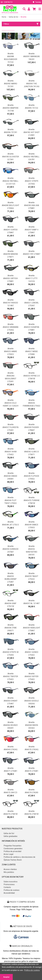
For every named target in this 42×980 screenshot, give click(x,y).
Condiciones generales (13, 848)
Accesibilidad (9, 893)
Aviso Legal (8, 854)
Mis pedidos (9, 872)
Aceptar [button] (6, 977)
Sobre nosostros (10, 881)
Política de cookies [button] (32, 970)
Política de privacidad (12, 851)
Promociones (9, 884)
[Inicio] (10, 9)
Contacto (8, 2)
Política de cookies (11, 890)
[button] (24, 9)
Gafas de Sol (13, 17)
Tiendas (38, 2)
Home (4, 17)
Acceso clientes (10, 869)
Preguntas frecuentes (12, 846)
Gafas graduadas (10, 836)
